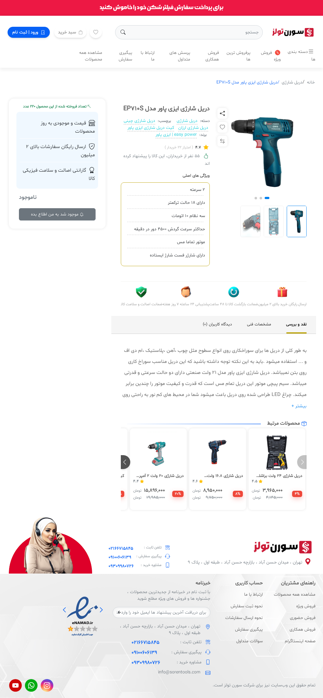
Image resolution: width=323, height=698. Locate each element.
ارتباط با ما (148, 56)
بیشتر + (299, 406)
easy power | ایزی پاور (176, 135)
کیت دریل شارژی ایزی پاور (150, 128)
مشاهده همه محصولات (90, 56)
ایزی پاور (236, 372)
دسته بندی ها (301, 55)
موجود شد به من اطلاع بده (55, 214)
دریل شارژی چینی (139, 121)
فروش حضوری (302, 618)
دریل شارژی (292, 82)
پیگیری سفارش (125, 56)
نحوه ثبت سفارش (247, 606)
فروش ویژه (271, 56)
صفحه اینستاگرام (300, 641)
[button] (267, 198)
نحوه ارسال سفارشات (244, 618)
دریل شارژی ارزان (193, 128)
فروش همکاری (212, 56)
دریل (274, 350)
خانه (311, 82)
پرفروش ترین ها (238, 56)
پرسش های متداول (179, 56)
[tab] (296, 325)
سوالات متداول (249, 641)
